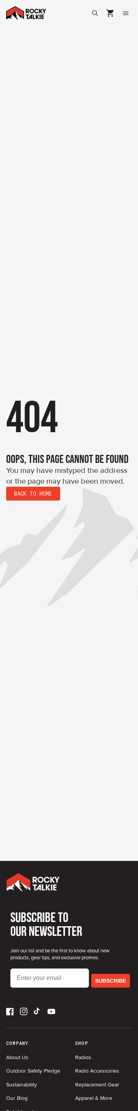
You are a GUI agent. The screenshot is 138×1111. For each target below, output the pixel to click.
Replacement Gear (97, 1084)
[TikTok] (37, 1011)
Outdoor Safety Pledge (33, 1071)
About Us (17, 1057)
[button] (110, 13)
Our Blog (17, 1098)
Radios (83, 1057)
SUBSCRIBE (110, 981)
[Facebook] (10, 1011)
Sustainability (21, 1084)
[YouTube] (51, 1011)
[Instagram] (24, 1011)
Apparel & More (93, 1098)
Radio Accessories (97, 1071)
